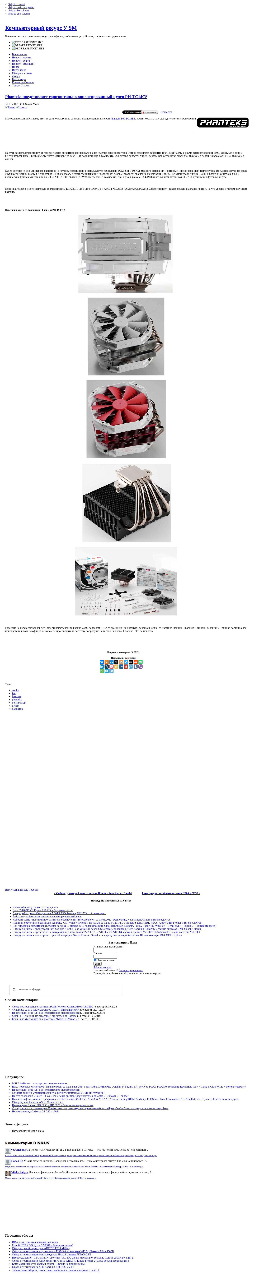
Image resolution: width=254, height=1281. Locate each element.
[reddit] (136, 662)
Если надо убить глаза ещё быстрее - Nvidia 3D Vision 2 (44, 1019)
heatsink (16, 696)
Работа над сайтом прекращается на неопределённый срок (47, 916)
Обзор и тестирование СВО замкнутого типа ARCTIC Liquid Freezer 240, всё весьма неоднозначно (70, 1260)
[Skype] (107, 671)
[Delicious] (126, 662)
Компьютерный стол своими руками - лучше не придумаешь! (48, 1263)
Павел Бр (17, 1160)
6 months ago (136, 1167)
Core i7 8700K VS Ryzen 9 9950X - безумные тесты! (43, 910)
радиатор (17, 708)
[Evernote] (140, 662)
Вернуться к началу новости (22, 889)
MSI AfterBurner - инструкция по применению (39, 1083)
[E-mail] (10, 107)
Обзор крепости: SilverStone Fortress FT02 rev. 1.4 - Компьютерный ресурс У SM (44, 1178)
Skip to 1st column (18, 10)
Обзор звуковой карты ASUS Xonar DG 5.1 (37, 1102)
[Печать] (21, 107)
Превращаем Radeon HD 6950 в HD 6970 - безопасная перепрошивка (52, 1105)
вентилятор (19, 702)
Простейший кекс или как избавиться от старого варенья (45, 1012)
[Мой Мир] (111, 662)
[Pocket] (111, 666)
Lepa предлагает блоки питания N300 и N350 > (171, 893)
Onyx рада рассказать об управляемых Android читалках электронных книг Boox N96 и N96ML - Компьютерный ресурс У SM (66, 1167)
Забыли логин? (102, 967)
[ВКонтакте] (102, 662)
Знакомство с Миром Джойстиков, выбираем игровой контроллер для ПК (55, 1270)
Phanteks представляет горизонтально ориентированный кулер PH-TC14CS (76, 96)
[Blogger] (121, 662)
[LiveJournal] (107, 666)
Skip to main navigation (21, 7)
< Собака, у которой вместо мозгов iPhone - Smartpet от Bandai (93, 893)
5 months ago (150, 1155)
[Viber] (140, 666)
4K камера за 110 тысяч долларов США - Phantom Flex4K (45, 1009)
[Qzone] (116, 666)
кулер (15, 705)
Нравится (166, 111)
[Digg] (131, 662)
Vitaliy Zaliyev (19, 1172)
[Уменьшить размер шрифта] (28, 48)
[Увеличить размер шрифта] (27, 42)
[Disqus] (127, 756)
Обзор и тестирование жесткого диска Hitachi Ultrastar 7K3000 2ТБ (51, 1254)
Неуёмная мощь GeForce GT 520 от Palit (35, 1111)
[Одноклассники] (107, 662)
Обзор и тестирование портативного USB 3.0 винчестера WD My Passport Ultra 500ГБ (63, 1251)
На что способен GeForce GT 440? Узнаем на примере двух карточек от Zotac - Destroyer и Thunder (70, 1095)
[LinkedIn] (102, 666)
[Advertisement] (101, 134)
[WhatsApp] (102, 671)
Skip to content (16, 4)
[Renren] (121, 666)
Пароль (97, 953)
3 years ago (90, 1178)
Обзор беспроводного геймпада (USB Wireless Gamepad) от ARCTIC (52, 1006)
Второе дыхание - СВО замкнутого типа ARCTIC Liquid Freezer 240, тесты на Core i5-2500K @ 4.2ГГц (73, 1257)
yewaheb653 (18, 1149)
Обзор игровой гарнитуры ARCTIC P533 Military (41, 1248)
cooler (15, 690)
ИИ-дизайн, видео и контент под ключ (35, 907)
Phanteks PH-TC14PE (123, 118)
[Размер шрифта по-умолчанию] (27, 45)
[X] (116, 662)
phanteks (17, 699)
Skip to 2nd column (19, 13)
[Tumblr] (136, 666)
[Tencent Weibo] (131, 666)
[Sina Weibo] (126, 666)
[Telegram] (111, 671)
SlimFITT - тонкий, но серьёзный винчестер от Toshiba (44, 1015)
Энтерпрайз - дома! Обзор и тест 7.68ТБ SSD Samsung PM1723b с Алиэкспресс (59, 913)
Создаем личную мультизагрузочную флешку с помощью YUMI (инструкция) (58, 1092)
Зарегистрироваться (131, 970)
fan (14, 693)
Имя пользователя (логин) (108, 946)
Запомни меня (106, 960)
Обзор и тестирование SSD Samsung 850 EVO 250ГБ (43, 1266)
